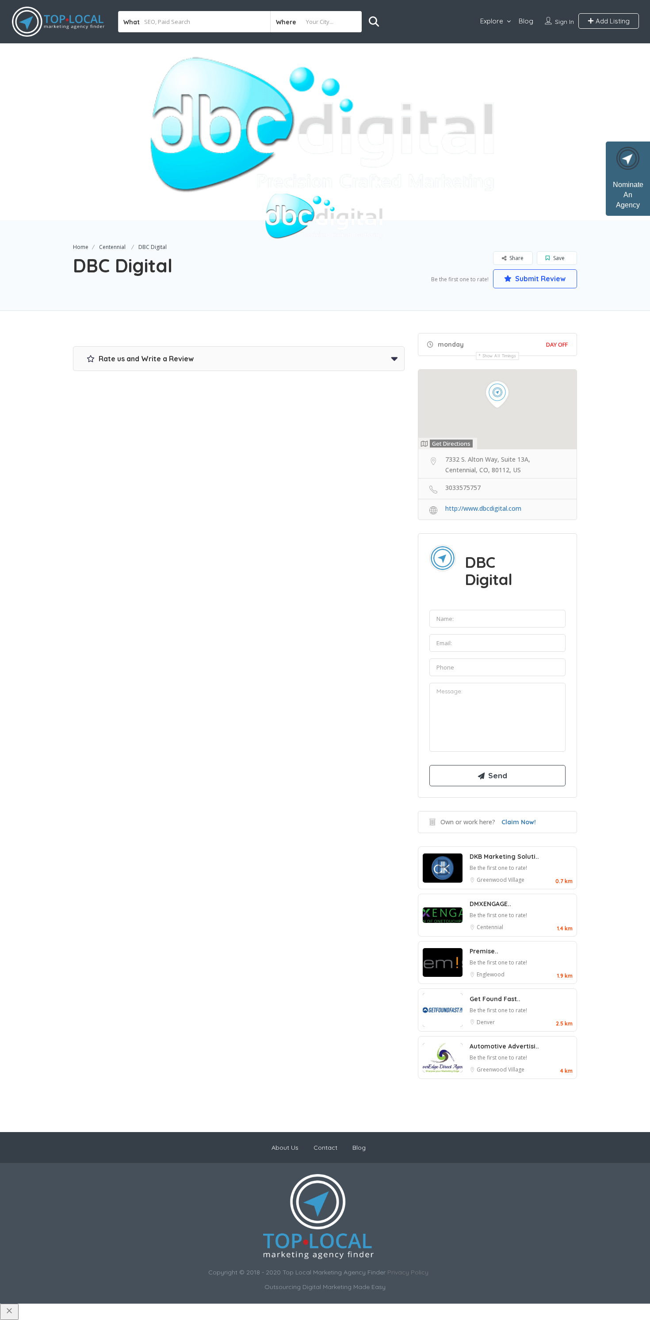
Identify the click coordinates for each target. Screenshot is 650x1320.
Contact (325, 1148)
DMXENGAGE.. (490, 904)
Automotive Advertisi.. (504, 1046)
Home (80, 247)
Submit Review (539, 278)
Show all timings (499, 355)
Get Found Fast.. (495, 999)
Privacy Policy (407, 1272)
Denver (486, 1022)
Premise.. (484, 951)
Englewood (491, 974)
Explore (491, 21)
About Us (284, 1148)
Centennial (112, 247)
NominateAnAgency (628, 195)
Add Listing (612, 21)
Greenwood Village (500, 880)
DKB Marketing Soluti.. (504, 857)
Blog (526, 21)
